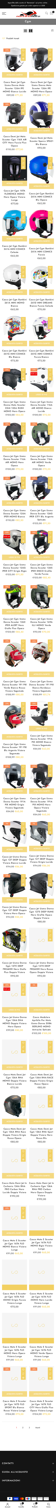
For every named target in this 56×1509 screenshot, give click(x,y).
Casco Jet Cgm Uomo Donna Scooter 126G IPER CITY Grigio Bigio (14, 568)
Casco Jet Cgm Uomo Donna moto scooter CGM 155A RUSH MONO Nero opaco (14, 406)
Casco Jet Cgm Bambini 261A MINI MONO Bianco (14, 302)
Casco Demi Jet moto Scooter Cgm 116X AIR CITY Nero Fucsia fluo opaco (14, 141)
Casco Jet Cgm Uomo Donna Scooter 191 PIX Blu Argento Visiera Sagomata (14, 749)
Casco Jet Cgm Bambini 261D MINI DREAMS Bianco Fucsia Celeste (41, 302)
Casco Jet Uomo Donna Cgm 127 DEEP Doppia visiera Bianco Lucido (14, 860)
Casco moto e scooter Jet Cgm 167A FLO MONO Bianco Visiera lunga (14, 1245)
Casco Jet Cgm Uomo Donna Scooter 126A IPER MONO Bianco (14, 513)
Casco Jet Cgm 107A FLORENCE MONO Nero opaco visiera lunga (14, 195)
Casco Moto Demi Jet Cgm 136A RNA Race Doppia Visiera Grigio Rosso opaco (14, 1133)
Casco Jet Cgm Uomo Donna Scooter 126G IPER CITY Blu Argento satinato (41, 515)
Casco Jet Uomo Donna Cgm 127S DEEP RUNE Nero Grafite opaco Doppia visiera (41, 913)
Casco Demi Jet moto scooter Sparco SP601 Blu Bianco (41, 141)
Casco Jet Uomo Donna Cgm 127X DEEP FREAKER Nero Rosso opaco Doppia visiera (41, 967)
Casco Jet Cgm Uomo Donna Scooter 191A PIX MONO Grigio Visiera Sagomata (14, 803)
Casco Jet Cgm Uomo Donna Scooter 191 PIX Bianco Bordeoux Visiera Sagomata (41, 686)
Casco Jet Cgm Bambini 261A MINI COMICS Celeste (14, 249)
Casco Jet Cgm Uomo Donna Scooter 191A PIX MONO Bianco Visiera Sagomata (41, 740)
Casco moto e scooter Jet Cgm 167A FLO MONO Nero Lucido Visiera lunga (41, 1298)
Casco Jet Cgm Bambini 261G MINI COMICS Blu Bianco (14, 354)
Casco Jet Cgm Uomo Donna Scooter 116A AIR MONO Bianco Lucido (41, 406)
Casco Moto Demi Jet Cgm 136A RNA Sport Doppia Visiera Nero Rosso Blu (41, 1133)
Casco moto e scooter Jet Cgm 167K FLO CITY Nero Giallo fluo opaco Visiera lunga (41, 1406)
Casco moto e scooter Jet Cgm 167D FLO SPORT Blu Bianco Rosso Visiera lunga (14, 1406)
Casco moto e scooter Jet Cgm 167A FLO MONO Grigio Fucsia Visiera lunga (14, 1298)
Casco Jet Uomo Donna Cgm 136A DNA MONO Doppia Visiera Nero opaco (14, 1022)
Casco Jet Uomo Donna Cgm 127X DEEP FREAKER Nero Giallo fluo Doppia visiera (14, 967)
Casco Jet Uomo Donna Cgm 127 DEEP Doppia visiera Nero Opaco (14, 910)
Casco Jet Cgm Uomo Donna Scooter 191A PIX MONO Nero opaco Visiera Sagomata (41, 804)
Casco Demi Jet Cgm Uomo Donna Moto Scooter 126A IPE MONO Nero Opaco (41, 87)
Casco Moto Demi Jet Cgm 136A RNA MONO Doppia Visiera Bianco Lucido (15, 1079)
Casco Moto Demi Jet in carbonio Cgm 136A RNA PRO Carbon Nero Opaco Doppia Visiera (41, 1189)
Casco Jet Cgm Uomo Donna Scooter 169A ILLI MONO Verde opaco (41, 623)
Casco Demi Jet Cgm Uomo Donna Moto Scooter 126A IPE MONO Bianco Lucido (14, 87)
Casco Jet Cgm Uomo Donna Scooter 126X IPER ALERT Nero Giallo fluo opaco (14, 623)
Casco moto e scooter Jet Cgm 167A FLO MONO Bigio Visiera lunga (41, 1244)
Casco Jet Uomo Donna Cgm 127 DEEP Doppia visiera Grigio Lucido (41, 859)
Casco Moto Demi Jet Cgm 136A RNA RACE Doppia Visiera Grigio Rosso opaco (41, 1079)
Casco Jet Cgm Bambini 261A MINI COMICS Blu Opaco (41, 196)
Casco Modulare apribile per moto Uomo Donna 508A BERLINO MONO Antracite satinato (41, 1023)
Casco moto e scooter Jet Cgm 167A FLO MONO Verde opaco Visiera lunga (41, 1351)
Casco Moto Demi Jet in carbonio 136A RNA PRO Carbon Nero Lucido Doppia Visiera (14, 1187)
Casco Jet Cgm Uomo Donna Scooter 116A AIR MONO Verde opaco (41, 461)
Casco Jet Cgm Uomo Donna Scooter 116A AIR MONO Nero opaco (14, 461)
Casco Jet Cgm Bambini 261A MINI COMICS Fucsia (41, 251)
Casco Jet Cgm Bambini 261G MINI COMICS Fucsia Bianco (41, 354)
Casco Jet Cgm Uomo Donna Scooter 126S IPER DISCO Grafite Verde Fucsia (41, 569)
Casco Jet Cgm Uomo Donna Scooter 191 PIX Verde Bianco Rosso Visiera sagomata (14, 686)
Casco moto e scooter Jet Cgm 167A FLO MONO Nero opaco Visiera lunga (14, 1351)
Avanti (37, 1427)
